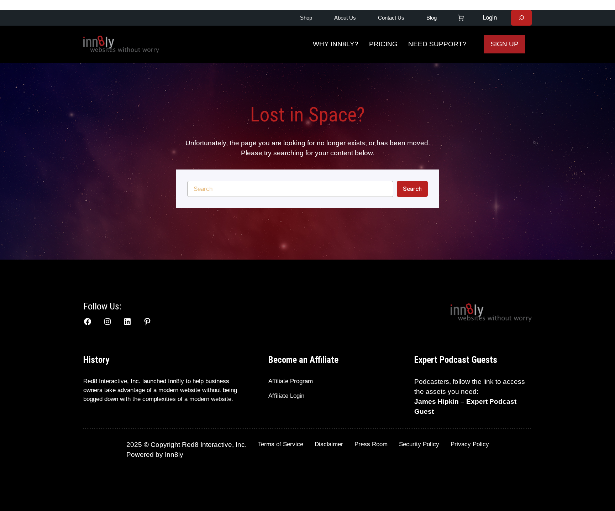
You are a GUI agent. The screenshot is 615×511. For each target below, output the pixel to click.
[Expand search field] (521, 18)
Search (412, 188)
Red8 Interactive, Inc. (112, 381)
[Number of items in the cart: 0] (460, 17)
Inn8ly (174, 454)
